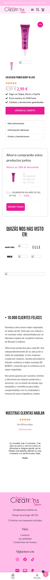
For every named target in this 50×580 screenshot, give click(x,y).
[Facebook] (25, 559)
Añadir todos (15, 207)
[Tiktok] (32, 559)
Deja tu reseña (25, 429)
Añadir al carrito (25, 111)
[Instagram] (17, 559)
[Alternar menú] (32, 10)
